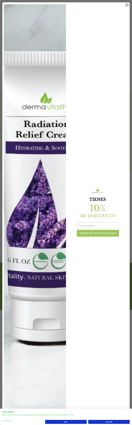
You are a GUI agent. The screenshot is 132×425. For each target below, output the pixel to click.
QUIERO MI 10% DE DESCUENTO (98, 233)
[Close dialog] (127, 5)
